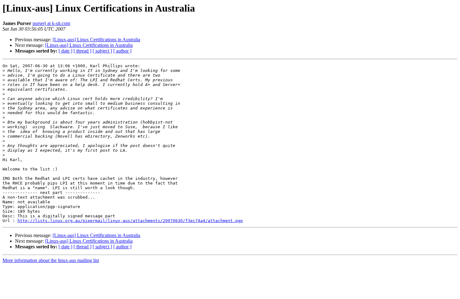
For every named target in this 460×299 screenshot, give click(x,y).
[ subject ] (102, 50)
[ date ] (65, 50)
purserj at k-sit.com (51, 23)
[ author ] (122, 50)
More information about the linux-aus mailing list (51, 260)
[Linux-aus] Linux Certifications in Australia (96, 39)
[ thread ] (82, 50)
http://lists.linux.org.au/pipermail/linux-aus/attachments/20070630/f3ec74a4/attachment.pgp (130, 220)
